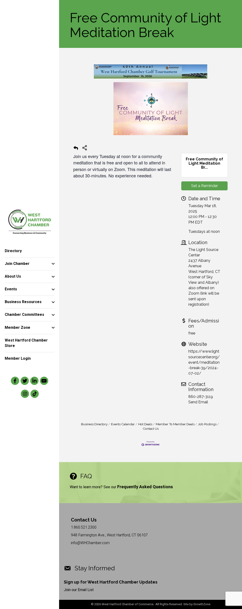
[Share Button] (84, 147)
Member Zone (17, 327)
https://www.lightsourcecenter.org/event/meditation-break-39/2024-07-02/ (204, 362)
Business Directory (94, 424)
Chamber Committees (24, 314)
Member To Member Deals (175, 424)
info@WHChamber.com (90, 543)
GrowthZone (201, 604)
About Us (13, 276)
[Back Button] (75, 149)
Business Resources (23, 302)
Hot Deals (145, 424)
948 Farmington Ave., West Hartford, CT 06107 (109, 535)
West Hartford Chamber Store (26, 343)
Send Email (198, 402)
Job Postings (207, 424)
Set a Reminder (204, 186)
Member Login (18, 358)
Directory (13, 251)
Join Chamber (17, 264)
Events (11, 289)
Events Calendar (123, 424)
